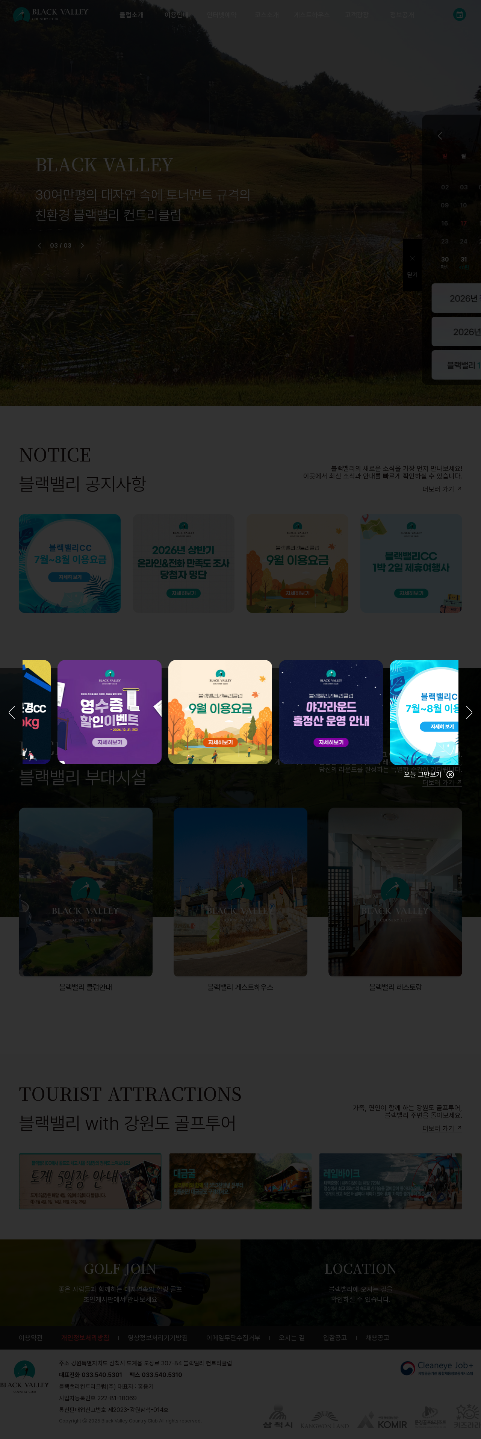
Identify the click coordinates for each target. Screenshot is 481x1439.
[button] (12, 713)
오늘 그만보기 (423, 774)
